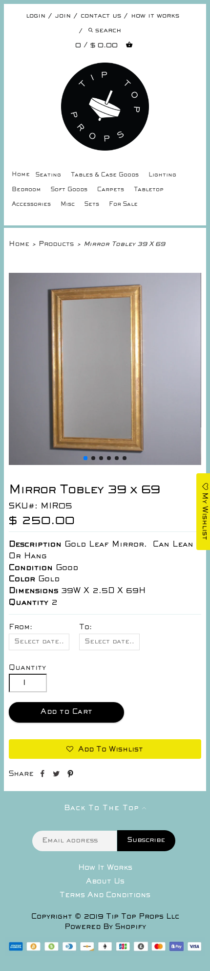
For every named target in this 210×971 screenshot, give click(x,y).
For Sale (123, 204)
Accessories (31, 204)
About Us (105, 881)
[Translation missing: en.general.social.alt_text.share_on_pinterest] (70, 775)
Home (21, 174)
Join (63, 16)
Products (56, 244)
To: (85, 627)
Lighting (162, 175)
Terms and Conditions (105, 895)
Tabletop (149, 190)
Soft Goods (69, 190)
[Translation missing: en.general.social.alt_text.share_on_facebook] (43, 775)
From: (20, 627)
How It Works (105, 867)
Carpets (110, 190)
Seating (48, 175)
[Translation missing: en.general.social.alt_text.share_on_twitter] (57, 775)
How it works (155, 16)
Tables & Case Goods (105, 175)
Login (35, 16)
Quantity (27, 667)
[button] (85, 458)
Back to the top (103, 808)
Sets (91, 204)
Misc (68, 204)
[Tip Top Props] (105, 70)
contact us (101, 16)
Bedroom (26, 190)
